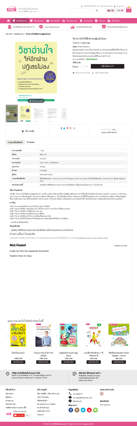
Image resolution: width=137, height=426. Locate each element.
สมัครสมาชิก (108, 6)
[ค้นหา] (97, 10)
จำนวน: (75, 67)
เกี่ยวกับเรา (10, 393)
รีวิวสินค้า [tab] (31, 142)
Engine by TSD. (88, 424)
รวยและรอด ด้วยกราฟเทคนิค (43, 354)
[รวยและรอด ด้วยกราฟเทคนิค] (43, 335)
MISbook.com (60, 424)
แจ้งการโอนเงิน (43, 397)
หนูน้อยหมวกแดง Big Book (68, 354)
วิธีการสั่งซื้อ (29, 131)
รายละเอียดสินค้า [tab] (15, 142)
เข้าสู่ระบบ (120, 6)
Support (40, 414)
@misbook (77, 401)
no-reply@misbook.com (82, 397)
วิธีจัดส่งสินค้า (42, 400)
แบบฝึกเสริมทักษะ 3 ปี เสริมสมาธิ (93, 354)
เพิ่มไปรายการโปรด (82, 73)
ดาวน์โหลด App (43, 407)
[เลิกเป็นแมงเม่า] (18, 335)
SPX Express (105, 405)
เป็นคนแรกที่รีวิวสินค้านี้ (109, 132)
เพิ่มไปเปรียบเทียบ (102, 73)
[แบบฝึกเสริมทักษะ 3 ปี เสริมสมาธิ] (93, 335)
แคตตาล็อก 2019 (43, 411)
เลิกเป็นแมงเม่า (18, 352)
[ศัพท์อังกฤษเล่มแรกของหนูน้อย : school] (118, 335)
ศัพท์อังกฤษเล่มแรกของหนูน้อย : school (119, 354)
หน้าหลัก (9, 34)
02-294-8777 (78, 394)
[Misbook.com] (26, 9)
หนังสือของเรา (19, 34)
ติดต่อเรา (9, 397)
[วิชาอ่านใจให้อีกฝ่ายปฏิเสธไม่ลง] (12, 113)
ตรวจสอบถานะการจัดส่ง (46, 404)
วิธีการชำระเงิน (53, 393)
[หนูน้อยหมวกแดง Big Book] (68, 335)
